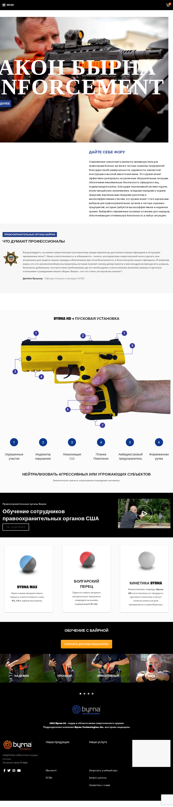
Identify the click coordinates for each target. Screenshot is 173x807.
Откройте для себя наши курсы (86, 644)
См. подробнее (15, 527)
